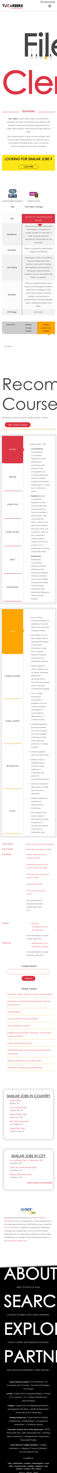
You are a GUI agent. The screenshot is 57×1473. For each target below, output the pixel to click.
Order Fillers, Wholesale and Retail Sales (25, 1068)
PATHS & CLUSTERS (15, 1342)
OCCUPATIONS (42, 1342)
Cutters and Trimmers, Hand (19, 1043)
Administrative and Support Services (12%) (38, 876)
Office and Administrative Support (40, 844)
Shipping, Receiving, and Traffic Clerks (24, 1061)
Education (10, 324)
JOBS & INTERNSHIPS (41, 1315)
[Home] (12, 6)
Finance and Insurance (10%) (36, 892)
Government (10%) (34, 884)
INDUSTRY (45, 1370)
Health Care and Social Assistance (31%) (36, 856)
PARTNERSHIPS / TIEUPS (31, 1370)
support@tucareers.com (17, 1241)
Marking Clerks (13, 1012)
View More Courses (17, 424)
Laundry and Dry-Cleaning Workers (22, 1019)
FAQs (38, 1287)
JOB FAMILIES (29, 1342)
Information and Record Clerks (38, 849)
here (28, 910)
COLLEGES (11, 1315)
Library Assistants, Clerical (18, 1026)
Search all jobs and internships (39, 1183)
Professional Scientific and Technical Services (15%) (37, 866)
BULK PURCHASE (14, 1370)
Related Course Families (28, 327)
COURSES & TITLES (24, 1315)
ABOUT (19, 1287)
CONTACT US (28, 1287)
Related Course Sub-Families (46, 327)
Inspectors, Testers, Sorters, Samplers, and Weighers (30, 994)
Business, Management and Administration (39, 926)
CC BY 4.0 (8, 1227)
